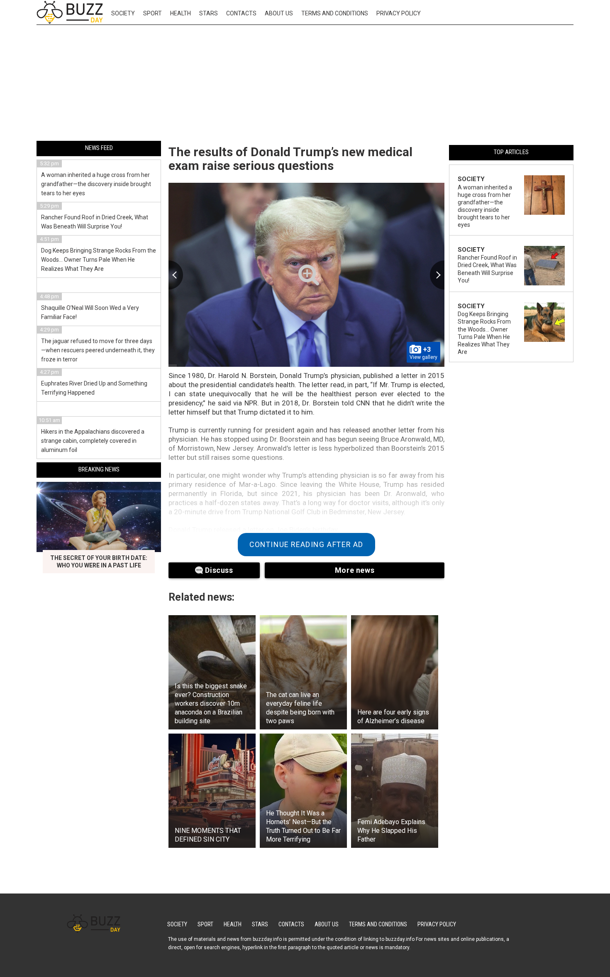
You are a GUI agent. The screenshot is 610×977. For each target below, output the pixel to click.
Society (123, 13)
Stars (208, 13)
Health (180, 13)
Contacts (241, 13)
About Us (279, 13)
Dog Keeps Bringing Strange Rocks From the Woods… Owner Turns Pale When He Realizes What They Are (98, 259)
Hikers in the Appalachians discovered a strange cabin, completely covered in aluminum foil (92, 440)
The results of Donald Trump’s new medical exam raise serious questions (290, 159)
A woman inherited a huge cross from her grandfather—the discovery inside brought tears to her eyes (96, 184)
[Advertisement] (305, 84)
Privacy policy (398, 13)
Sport (152, 13)
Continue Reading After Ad (306, 544)
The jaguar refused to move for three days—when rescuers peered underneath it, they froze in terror (98, 350)
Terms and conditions (334, 13)
